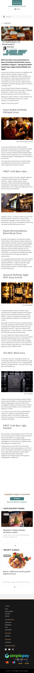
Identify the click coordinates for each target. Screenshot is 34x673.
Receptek (7, 613)
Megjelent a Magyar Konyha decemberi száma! (14, 531)
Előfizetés (7, 636)
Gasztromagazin (9, 611)
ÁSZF (6, 627)
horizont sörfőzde (11, 52)
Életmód (7, 616)
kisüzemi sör (13, 50)
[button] (15, 545)
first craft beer (22, 50)
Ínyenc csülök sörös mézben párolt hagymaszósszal (16, 573)
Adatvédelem (8, 629)
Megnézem (17, 498)
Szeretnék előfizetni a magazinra (17, 502)
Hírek (6, 609)
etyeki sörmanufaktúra (16, 54)
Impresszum (8, 622)
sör (7, 50)
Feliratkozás (8, 642)
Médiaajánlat (8, 624)
